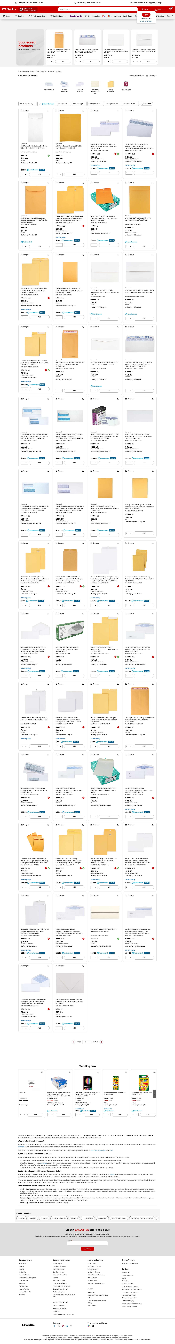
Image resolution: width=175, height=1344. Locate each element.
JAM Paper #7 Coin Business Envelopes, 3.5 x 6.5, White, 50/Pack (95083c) (34, 147)
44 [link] (63, 868)
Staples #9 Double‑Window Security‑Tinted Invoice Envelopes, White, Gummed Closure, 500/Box (139, 790)
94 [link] (133, 227)
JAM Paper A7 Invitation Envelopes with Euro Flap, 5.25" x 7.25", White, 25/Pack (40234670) (69, 1002)
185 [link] (63, 586)
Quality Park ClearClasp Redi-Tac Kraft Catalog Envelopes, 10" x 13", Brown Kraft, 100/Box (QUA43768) (139, 507)
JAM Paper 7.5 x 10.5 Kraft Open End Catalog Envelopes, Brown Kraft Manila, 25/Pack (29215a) (34, 220)
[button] (135, 9)
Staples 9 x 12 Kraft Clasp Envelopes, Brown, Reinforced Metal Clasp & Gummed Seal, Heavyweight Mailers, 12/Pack (35, 579)
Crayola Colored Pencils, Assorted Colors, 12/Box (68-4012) (115, 1093)
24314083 (22, 1093)
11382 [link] (55, 1098)
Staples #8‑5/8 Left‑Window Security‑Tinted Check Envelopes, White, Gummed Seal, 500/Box (69, 790)
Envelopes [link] (51, 72)
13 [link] (139, 55)
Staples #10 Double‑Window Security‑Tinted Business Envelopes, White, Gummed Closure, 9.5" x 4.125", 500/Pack (69, 931)
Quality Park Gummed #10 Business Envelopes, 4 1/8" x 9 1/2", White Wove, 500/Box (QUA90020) (138, 436)
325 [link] (133, 938)
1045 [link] (29, 298)
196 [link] (29, 868)
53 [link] (63, 298)
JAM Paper (94, 1150)
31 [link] (132, 372)
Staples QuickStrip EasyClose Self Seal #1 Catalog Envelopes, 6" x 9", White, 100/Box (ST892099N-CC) (35, 931)
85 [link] (98, 657)
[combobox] (98, 9)
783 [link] (98, 868)
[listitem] (59, 47)
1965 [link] (29, 657)
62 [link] (132, 444)
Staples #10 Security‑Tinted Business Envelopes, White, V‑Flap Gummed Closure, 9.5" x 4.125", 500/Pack (33, 1002)
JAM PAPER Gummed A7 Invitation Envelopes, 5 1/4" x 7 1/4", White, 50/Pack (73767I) (116, 51)
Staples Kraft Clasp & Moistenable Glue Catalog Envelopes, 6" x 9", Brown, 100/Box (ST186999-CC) (104, 861)
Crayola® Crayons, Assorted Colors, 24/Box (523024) (142, 1093)
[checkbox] (47, 103)
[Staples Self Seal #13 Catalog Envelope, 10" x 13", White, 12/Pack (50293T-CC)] (35, 701)
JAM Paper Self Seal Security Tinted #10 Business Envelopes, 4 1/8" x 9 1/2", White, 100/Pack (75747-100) (138, 364)
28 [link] (98, 444)
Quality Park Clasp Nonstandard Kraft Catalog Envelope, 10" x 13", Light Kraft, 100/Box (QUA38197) (104, 219)
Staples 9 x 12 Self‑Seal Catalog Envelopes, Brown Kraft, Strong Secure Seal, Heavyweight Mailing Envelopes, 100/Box (68, 861)
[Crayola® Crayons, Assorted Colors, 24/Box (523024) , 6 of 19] (144, 1083)
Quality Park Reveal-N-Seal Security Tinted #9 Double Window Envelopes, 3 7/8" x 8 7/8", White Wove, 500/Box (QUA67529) (70, 508)
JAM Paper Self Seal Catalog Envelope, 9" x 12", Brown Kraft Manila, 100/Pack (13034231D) (139, 720)
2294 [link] (64, 226)
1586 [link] (98, 727)
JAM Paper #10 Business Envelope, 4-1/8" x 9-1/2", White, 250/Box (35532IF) (105, 363)
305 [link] (64, 444)
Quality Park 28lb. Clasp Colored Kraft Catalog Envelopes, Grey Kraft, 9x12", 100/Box (103, 790)
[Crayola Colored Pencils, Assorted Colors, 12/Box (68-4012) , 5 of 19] (116, 1083)
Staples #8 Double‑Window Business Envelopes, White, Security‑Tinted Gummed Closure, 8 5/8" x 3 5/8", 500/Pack (137, 931)
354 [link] (29, 727)
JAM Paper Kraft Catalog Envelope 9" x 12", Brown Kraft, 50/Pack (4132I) (138, 219)
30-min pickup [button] (95, 165)
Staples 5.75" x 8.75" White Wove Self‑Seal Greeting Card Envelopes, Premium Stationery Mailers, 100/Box (137, 861)
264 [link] (29, 798)
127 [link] (83, 1098)
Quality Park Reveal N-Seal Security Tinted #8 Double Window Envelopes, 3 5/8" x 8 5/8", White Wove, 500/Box (105, 436)
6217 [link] (98, 154)
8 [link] (97, 798)
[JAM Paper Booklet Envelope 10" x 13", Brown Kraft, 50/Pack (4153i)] (70, 127)
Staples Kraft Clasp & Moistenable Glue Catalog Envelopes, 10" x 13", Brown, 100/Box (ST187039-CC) (34, 291)
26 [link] (98, 516)
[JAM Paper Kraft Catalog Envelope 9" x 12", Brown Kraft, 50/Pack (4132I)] (140, 199)
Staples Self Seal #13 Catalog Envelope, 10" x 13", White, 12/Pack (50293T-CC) (34, 719)
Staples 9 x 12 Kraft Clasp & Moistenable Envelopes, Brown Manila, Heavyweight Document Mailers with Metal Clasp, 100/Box (69, 219)
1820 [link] (140, 1098)
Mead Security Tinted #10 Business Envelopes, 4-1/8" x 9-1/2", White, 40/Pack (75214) (67, 649)
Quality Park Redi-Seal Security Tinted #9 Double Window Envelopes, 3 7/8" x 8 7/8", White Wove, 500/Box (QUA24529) (69, 436)
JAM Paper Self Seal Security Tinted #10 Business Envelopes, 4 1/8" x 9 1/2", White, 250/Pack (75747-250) (86, 51)
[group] (31, 1093)
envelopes (21, 1147)
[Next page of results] (101, 1042)
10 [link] (54, 55)
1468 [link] (133, 868)
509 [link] (64, 727)
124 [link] (29, 516)
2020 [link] (29, 586)
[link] (29, 3)
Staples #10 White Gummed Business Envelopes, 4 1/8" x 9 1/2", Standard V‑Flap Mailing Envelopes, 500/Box (33, 649)
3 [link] (132, 586)
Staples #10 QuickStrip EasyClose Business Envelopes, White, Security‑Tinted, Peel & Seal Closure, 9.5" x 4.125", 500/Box (139, 146)
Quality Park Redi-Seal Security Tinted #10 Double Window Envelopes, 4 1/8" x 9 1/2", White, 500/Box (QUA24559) (35, 508)
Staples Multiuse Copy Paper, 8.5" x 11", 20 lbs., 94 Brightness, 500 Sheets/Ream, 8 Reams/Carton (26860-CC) (58, 1094)
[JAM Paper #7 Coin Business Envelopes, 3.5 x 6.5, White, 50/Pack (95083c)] (35, 127)
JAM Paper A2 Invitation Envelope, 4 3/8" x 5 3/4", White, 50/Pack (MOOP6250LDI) (144, 50)
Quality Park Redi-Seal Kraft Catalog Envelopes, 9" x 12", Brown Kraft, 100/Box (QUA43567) (139, 579)
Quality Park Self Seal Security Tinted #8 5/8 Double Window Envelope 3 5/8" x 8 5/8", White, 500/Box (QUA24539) (34, 436)
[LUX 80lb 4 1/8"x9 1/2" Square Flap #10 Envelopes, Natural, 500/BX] (105, 912)
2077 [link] (133, 154)
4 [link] (97, 226)
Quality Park (102, 1150)
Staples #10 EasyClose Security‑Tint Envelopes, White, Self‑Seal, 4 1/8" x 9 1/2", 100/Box (103, 146)
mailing (112, 1174)
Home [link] (20, 72)
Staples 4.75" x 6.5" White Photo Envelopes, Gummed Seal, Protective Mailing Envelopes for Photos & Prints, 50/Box (68, 720)
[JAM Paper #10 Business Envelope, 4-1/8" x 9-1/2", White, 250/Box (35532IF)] (105, 344)
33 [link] (111, 55)
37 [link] (63, 798)
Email (70, 1241)
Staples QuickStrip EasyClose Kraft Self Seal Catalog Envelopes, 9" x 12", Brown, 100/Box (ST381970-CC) (34, 363)
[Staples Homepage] (9, 9)
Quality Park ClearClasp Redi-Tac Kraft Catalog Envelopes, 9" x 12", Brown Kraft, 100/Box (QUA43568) (69, 291)
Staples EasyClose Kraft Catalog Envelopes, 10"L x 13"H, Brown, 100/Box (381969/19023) (104, 649)
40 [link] (63, 516)
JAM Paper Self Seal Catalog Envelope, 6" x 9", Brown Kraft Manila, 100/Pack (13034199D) (58, 51)
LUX (111, 1150)
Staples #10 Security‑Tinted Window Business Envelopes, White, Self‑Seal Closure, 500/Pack (137, 649)
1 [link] (82, 55)
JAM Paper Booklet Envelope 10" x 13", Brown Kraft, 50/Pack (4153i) (69, 147)
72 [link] (63, 657)
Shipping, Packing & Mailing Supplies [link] (34, 72)
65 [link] (98, 372)
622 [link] (133, 798)
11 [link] (132, 514)
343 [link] (29, 938)
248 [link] (29, 444)
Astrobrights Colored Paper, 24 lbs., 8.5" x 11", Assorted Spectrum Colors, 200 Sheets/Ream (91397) (87, 1094)
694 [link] (98, 586)
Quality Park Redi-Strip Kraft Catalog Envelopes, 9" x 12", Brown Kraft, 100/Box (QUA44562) (105, 508)
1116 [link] (111, 1098)
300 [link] (133, 657)
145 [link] (64, 938)
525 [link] (29, 370)
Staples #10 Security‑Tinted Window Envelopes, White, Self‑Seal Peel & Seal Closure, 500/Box (34, 790)
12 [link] (132, 727)
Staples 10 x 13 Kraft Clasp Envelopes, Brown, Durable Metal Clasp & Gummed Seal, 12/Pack (104, 720)
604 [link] (29, 1009)
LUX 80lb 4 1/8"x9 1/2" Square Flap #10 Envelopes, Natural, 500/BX (104, 930)
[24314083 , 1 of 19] (31, 1083)
